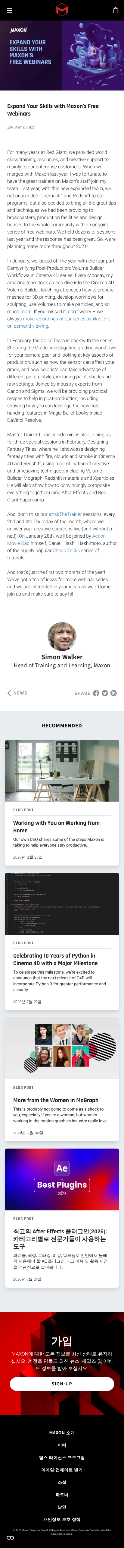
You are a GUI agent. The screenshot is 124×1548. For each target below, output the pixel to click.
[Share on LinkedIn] (113, 692)
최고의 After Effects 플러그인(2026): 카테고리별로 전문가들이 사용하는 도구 (60, 1239)
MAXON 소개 (62, 1433)
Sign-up (62, 1384)
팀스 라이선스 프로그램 (62, 1457)
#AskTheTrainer (65, 514)
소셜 (62, 1482)
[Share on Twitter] (105, 692)
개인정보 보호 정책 (61, 1519)
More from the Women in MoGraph (55, 1100)
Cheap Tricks (66, 550)
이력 (62, 1445)
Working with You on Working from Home (56, 826)
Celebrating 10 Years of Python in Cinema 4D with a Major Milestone (55, 959)
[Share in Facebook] (96, 692)
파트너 (61, 1495)
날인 (62, 1507)
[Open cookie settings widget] (10, 1538)
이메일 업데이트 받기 (62, 1470)
